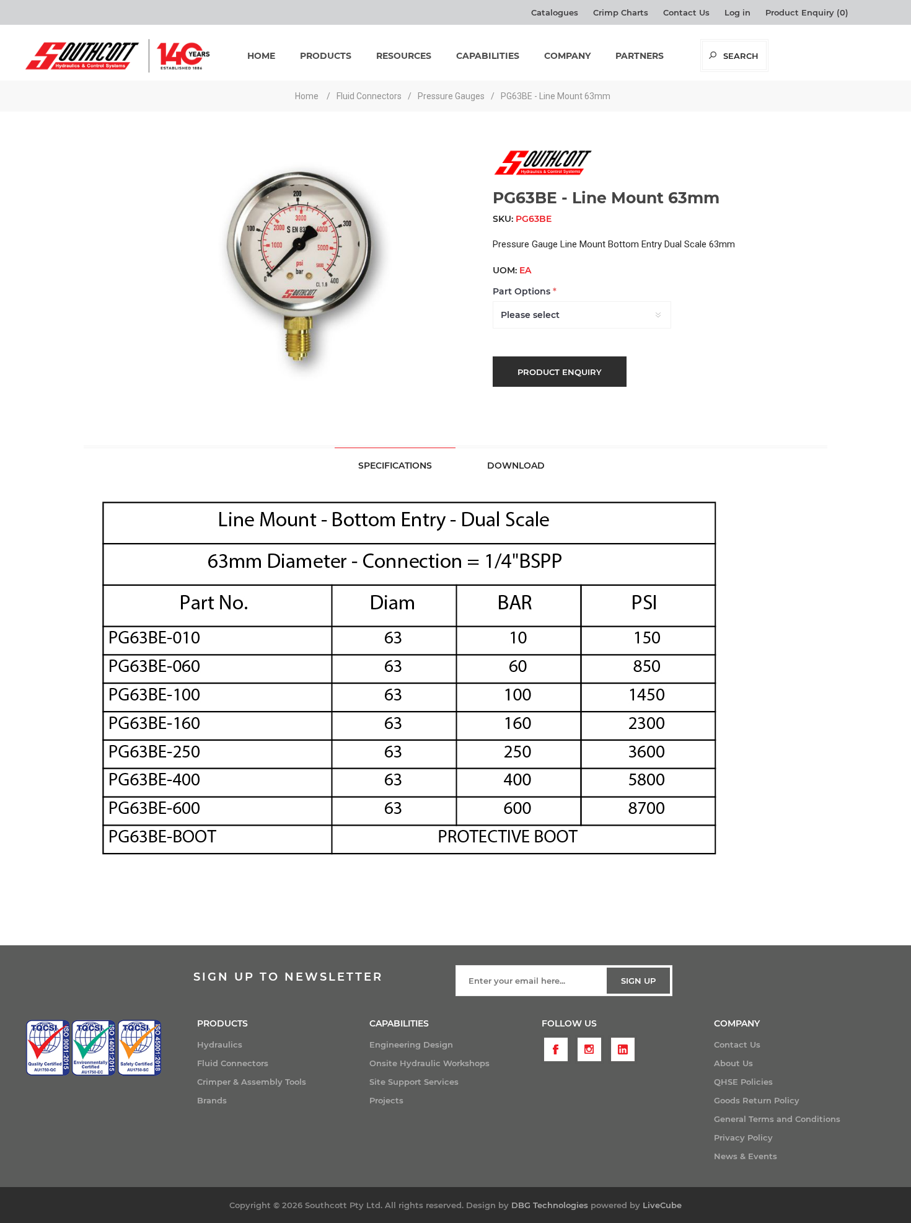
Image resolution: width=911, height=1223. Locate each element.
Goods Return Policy (756, 1100)
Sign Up (638, 981)
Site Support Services (414, 1082)
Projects (386, 1100)
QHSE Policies (743, 1082)
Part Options (523, 291)
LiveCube (662, 1205)
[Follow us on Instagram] (589, 1049)
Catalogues (554, 12)
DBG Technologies (549, 1205)
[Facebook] (556, 1049)
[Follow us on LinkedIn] (623, 1049)
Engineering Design (411, 1044)
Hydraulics (219, 1044)
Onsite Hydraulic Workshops (429, 1063)
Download (516, 465)
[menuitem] (283, 1044)
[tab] (395, 465)
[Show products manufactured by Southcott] (542, 174)
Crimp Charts (620, 12)
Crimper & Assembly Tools (251, 1082)
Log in (737, 12)
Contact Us (686, 12)
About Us (733, 1063)
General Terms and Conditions (777, 1119)
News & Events (745, 1156)
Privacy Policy (743, 1137)
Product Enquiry (559, 372)
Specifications (395, 465)
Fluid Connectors (232, 1063)
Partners (639, 55)
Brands (212, 1100)
